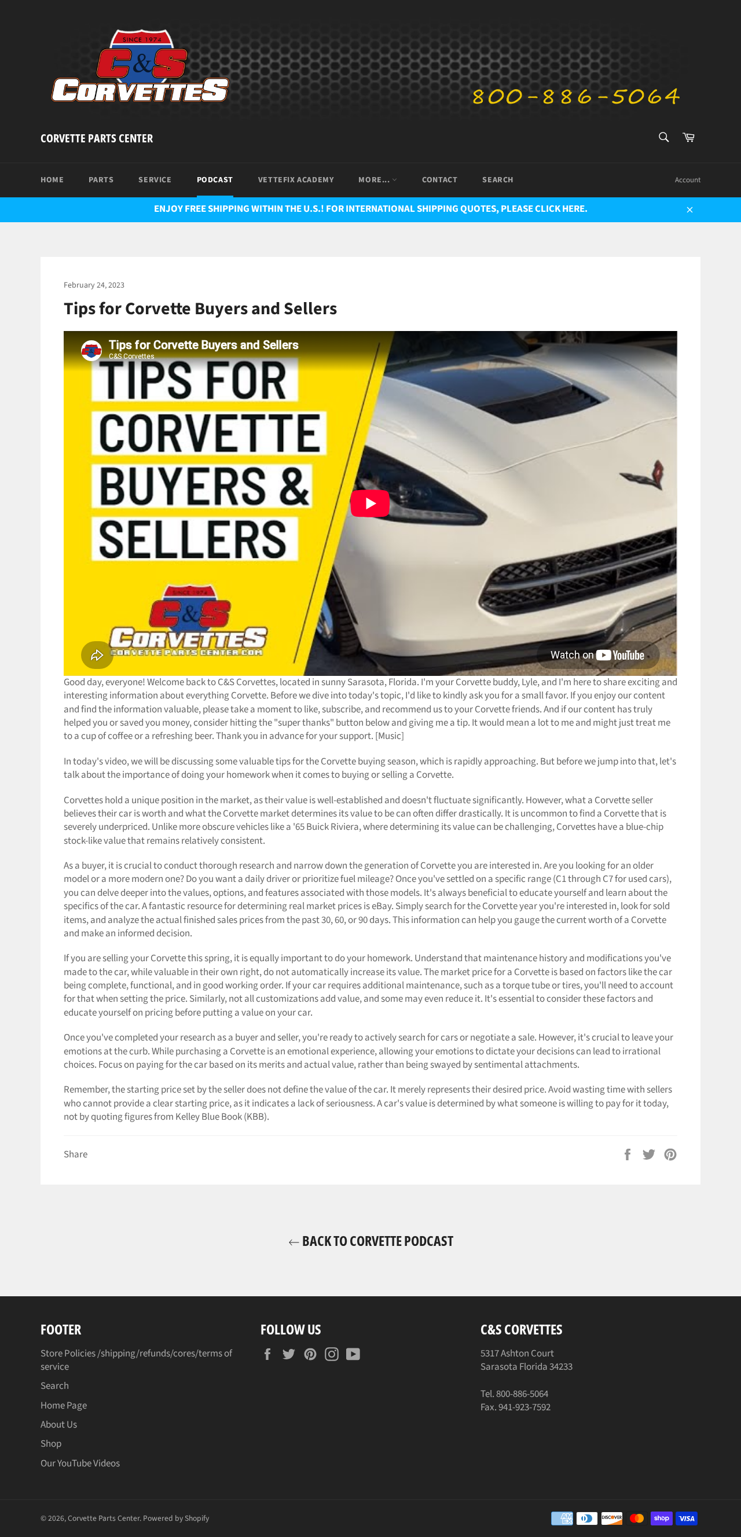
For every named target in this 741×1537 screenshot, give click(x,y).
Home (52, 180)
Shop (51, 1444)
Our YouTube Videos (80, 1463)
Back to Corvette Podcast (376, 1240)
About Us (59, 1425)
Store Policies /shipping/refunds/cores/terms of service (136, 1360)
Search (497, 180)
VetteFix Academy (296, 180)
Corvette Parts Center (97, 138)
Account (687, 180)
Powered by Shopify (176, 1518)
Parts (101, 180)
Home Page (64, 1406)
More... (375, 180)
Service (154, 180)
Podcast (215, 180)
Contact (439, 180)
